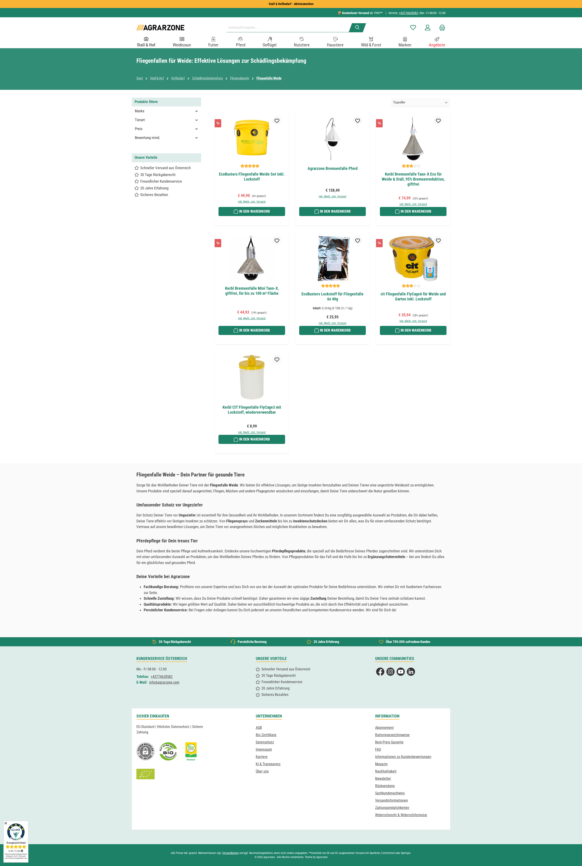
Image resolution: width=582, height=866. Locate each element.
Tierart (140, 120)
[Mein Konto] (427, 27)
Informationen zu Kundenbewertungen (403, 757)
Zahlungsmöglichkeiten (392, 808)
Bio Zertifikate (266, 735)
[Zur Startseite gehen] (160, 28)
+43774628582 (408, 13)
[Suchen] (357, 27)
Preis (139, 128)
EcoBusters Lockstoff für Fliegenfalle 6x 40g (332, 296)
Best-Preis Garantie (389, 742)
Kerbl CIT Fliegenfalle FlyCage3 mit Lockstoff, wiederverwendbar (252, 410)
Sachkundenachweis (390, 793)
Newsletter (383, 778)
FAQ (378, 749)
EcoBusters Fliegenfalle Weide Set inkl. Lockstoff (252, 176)
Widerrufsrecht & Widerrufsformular (401, 815)
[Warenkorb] (441, 27)
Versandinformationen (391, 800)
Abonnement (384, 727)
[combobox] (289, 27)
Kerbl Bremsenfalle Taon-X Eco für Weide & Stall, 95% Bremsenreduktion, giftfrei (413, 179)
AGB (259, 727)
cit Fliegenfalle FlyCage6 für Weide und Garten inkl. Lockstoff (413, 296)
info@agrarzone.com (164, 682)
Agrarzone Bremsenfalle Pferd (333, 168)
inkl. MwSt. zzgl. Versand (252, 201)
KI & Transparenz (268, 764)
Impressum (264, 749)
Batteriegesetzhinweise (392, 735)
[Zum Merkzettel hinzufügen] (276, 120)
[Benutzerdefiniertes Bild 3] (191, 751)
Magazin (381, 764)
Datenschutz (265, 742)
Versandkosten (230, 853)
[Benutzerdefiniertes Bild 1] (168, 751)
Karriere (262, 757)
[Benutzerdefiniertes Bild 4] (145, 774)
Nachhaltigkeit (385, 771)
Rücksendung (385, 786)
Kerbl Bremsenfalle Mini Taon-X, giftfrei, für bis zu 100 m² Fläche (252, 291)
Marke (139, 111)
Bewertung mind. (147, 137)
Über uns (262, 771)
